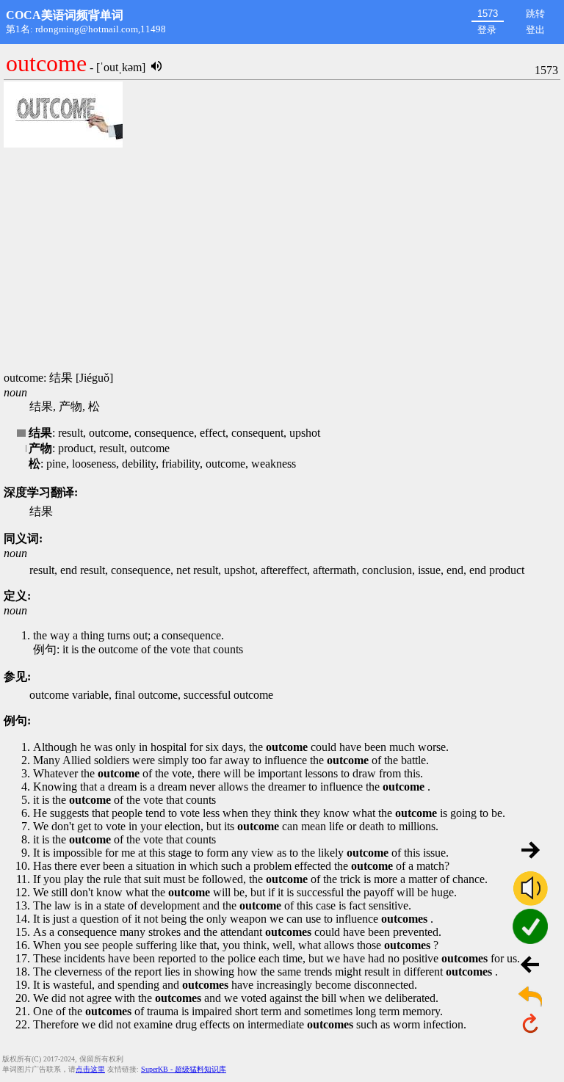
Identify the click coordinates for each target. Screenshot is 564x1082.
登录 (486, 29)
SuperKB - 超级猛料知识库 (183, 1069)
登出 (535, 29)
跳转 (535, 13)
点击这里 (90, 1069)
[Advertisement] (282, 260)
